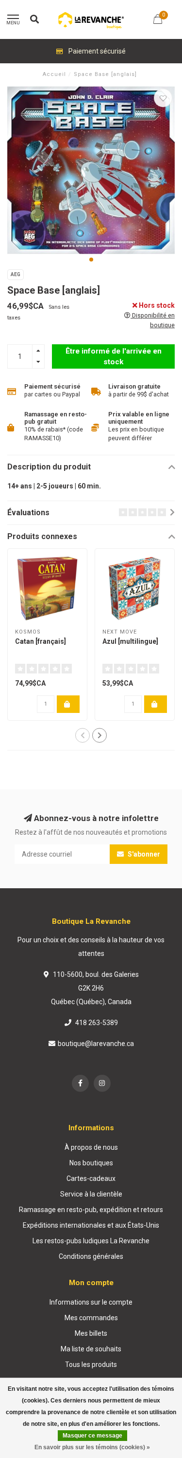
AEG (15, 274)
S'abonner (143, 854)
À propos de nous (91, 1147)
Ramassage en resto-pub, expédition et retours (91, 1210)
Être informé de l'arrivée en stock (114, 356)
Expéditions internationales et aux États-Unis (91, 1225)
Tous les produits (91, 1364)
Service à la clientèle (91, 1194)
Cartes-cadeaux (91, 1178)
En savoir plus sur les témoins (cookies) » (92, 1447)
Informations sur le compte (91, 1302)
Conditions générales (91, 1256)
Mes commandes (91, 1318)
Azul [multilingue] (130, 641)
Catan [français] (40, 641)
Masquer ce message (92, 1435)
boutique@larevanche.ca (96, 1043)
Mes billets (91, 1333)
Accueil (54, 74)
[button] (91, 260)
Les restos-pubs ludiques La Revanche (91, 1241)
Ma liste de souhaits (91, 1349)
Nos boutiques (91, 1163)
